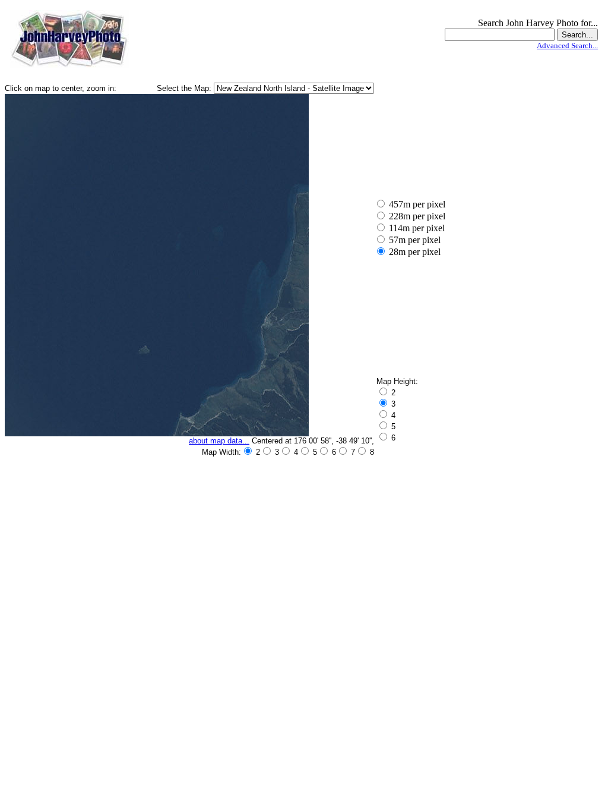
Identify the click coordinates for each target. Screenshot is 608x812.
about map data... (219, 440)
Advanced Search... (567, 45)
